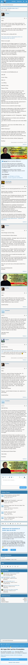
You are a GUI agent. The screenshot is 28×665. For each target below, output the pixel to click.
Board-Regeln (3, 647)
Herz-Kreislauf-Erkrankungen (13, 501)
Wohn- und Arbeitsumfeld (8, 575)
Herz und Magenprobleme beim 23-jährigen (13, 517)
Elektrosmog (5, 587)
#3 (26, 230)
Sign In (5, 549)
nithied (25, 601)
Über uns (2, 646)
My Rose (4, 10)
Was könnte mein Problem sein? (11, 496)
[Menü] (1, 1)
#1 (26, 18)
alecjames (6, 518)
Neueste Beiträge (4, 570)
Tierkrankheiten (9, 513)
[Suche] (26, 1)
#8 (26, 405)
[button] (3, 477)
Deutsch (8, 644)
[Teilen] (24, 18)
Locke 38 (3, 557)
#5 (26, 315)
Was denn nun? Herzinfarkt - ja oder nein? (13, 500)
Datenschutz (22, 646)
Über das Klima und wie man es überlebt (11, 572)
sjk (4, 496)
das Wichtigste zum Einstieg (13, 176)
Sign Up (13, 549)
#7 (26, 368)
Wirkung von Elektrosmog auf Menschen (11, 585)
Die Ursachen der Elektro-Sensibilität (10, 589)
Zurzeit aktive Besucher (6, 555)
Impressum (7, 646)
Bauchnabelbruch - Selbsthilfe (9, 577)
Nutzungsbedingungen (14, 646)
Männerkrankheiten (11, 518)
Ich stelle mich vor (6, 583)
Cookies (3, 644)
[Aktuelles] (23, 1)
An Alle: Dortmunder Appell (10, 511)
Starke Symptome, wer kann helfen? (12, 495)
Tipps (8, 647)
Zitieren (25, 144)
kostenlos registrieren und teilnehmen (15, 177)
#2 (26, 186)
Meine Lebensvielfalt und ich (9, 581)
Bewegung (5, 579)
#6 (26, 344)
